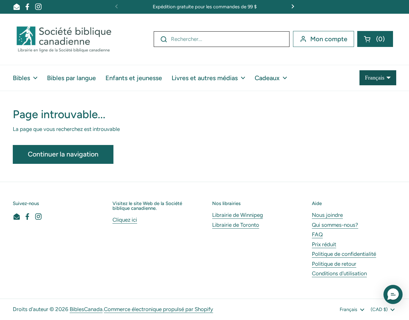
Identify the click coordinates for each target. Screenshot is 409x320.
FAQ (317, 234)
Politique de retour (334, 264)
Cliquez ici (124, 220)
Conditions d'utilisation (339, 273)
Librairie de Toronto (235, 225)
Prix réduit (324, 244)
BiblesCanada (86, 309)
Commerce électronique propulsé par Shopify (158, 309)
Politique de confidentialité (344, 254)
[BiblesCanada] (64, 39)
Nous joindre (327, 215)
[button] (375, 39)
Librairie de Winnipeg (237, 215)
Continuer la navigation (63, 154)
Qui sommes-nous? (335, 225)
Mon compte (328, 39)
